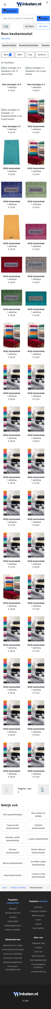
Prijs (30, 54)
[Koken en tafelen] (5, 26)
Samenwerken (38, 956)
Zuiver (38, 919)
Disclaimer (38, 967)
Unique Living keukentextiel (38, 875)
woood (38, 924)
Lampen (12, 917)
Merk (7, 54)
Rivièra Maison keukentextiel (38, 851)
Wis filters (29, 26)
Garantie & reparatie (12, 958)
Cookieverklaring (38, 971)
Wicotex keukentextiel (12, 851)
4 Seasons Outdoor (38, 911)
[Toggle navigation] (5, 4)
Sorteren (42, 54)
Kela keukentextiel (13, 875)
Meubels (13, 908)
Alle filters (43, 26)
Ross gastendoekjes (12, 814)
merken (43, 901)
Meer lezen (5, 38)
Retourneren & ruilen (12, 945)
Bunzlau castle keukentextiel (13, 839)
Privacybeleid (37, 964)
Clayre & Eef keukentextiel (12, 827)
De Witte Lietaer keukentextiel (38, 863)
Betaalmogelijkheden (12, 962)
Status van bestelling (13, 954)
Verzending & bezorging (13, 949)
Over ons (38, 951)
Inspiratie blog (38, 943)
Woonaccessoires (12, 913)
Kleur (20, 54)
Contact (38, 947)
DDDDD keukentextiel (38, 827)
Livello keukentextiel (38, 839)
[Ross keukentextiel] (43, 789)
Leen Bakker (38, 928)
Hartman (38, 907)
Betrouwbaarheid (38, 960)
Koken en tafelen (12, 929)
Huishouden (13, 921)
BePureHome (38, 915)
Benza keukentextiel (12, 863)
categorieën (13, 902)
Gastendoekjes (9, 45)
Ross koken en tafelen (38, 815)
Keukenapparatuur (12, 925)
